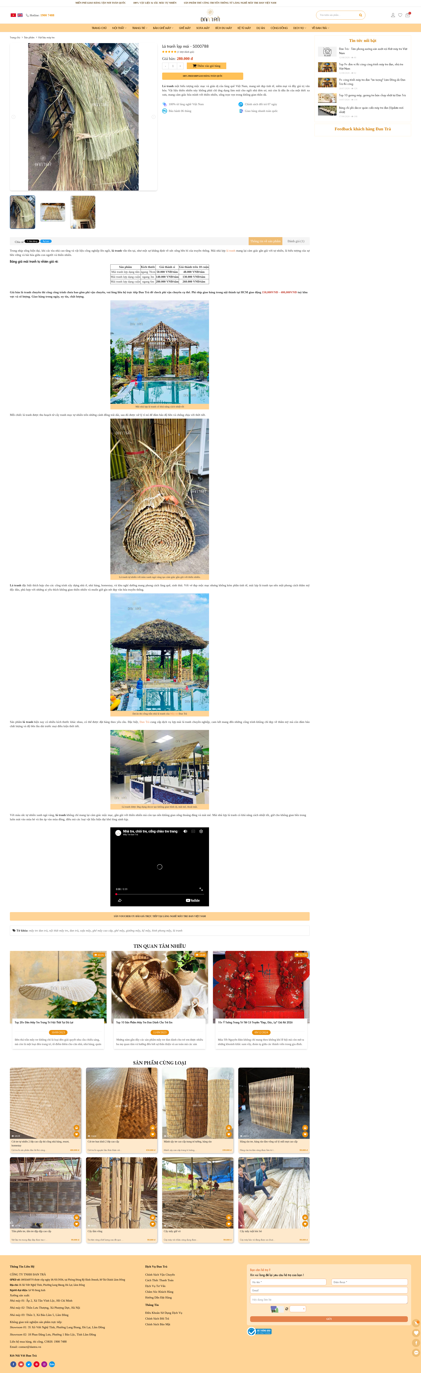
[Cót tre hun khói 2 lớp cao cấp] (153, 1128)
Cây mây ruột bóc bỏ (251, 1231)
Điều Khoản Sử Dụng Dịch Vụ (163, 1312)
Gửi (329, 1319)
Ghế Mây (185, 28)
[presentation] (13, 117)
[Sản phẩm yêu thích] (400, 15)
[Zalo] (416, 1352)
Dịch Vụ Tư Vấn (155, 1286)
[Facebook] (416, 1342)
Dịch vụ (299, 28)
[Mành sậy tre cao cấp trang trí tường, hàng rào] (229, 1128)
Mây (172, 713)
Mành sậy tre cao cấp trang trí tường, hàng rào (188, 1141)
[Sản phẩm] (210, 14)
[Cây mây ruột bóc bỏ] (305, 1217)
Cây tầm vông (95, 1231)
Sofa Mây (203, 28)
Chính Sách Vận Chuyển (160, 1274)
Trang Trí (139, 28)
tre (176, 713)
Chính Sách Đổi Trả (157, 1318)
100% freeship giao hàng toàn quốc (203, 76)
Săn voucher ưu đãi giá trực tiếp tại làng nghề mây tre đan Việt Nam (160, 916)
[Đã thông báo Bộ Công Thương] (259, 1331)
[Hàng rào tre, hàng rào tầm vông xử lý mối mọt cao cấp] (305, 1128)
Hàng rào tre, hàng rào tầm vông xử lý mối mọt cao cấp (268, 1141)
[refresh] (286, 1309)
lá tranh (230, 250)
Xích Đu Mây (223, 28)
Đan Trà (144, 722)
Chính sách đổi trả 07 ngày (261, 104)
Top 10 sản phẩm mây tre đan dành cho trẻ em (43, 1022)
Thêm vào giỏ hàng (208, 65)
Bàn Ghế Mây (162, 28)
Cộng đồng (279, 28)
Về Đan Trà (320, 28)
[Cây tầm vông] (153, 1217)
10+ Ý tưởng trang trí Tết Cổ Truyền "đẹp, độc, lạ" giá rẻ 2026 (153, 1022)
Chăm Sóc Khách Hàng (159, 1291)
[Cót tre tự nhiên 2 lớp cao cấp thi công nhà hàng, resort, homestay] (76, 1128)
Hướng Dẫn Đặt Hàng (158, 1297)
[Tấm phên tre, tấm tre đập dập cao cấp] (76, 1217)
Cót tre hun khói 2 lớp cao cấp (103, 1141)
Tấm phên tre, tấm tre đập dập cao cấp (31, 1231)
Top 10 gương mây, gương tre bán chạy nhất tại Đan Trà (372, 95)
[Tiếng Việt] (13, 15)
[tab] (265, 241)
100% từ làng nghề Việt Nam (186, 104)
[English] (20, 15)
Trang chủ (99, 28)
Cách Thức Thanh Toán (159, 1280)
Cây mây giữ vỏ (172, 1231)
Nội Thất (118, 28)
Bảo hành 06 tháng (180, 111)
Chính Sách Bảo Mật (157, 1324)
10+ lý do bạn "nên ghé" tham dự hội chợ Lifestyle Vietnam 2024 (256, 1022)
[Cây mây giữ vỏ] (229, 1217)
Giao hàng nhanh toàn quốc (261, 111)
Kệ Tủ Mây (244, 28)
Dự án (261, 28)
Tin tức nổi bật (362, 40)
